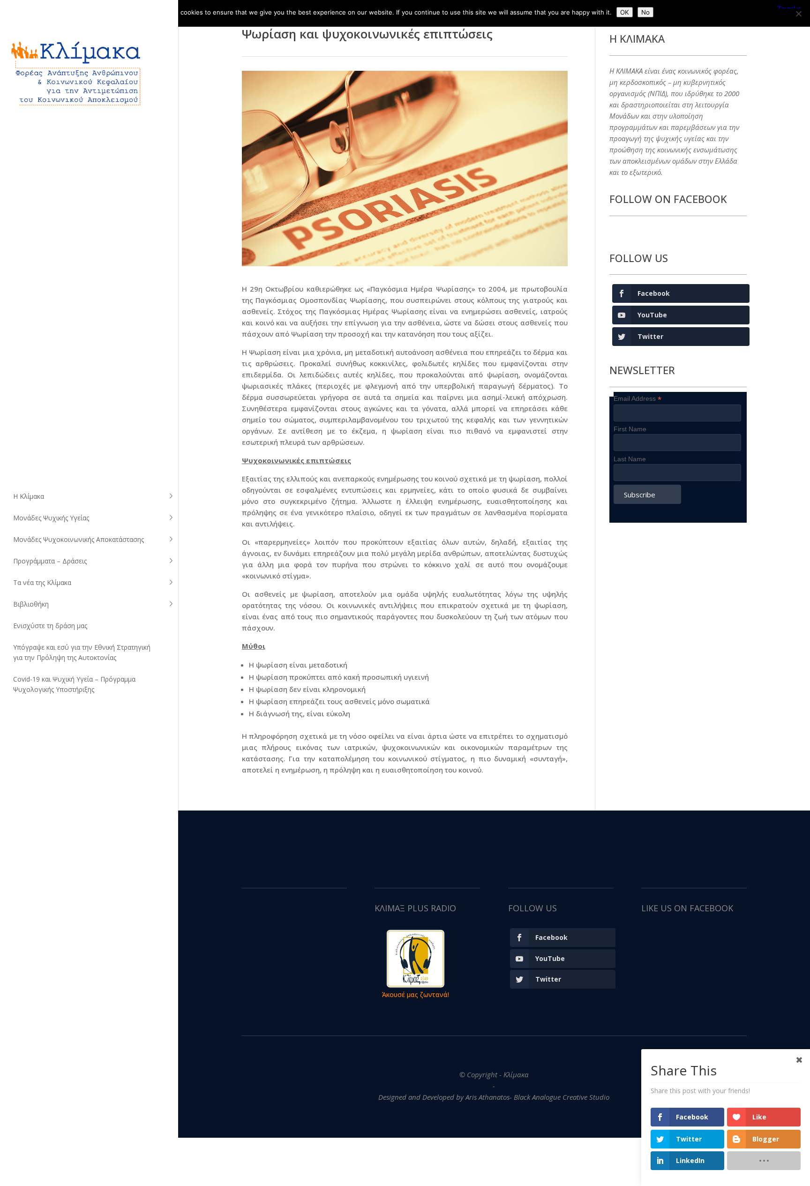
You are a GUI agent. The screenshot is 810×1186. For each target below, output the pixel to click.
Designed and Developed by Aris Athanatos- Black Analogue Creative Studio (493, 1097)
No (645, 12)
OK (624, 12)
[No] (798, 13)
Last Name (630, 459)
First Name (630, 429)
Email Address (637, 398)
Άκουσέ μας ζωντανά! (415, 994)
